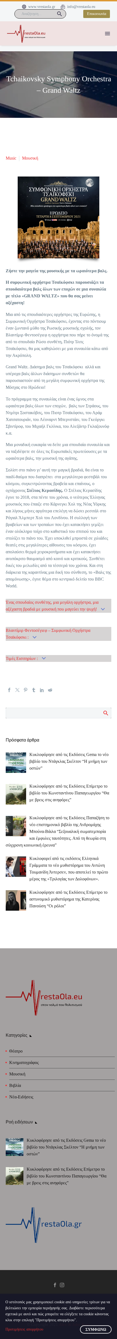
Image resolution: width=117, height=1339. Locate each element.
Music (11, 158)
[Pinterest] (25, 690)
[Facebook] (9, 690)
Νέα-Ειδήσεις (21, 1097)
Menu (107, 33)
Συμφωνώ (95, 1330)
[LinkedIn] (42, 690)
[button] (59, 14)
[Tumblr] (34, 690)
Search (105, 713)
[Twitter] (17, 690)
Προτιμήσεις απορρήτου (24, 1329)
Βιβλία (15, 1085)
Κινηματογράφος (24, 1062)
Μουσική (30, 158)
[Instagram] (62, 1285)
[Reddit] (50, 690)
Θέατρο (16, 1051)
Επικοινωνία (96, 14)
